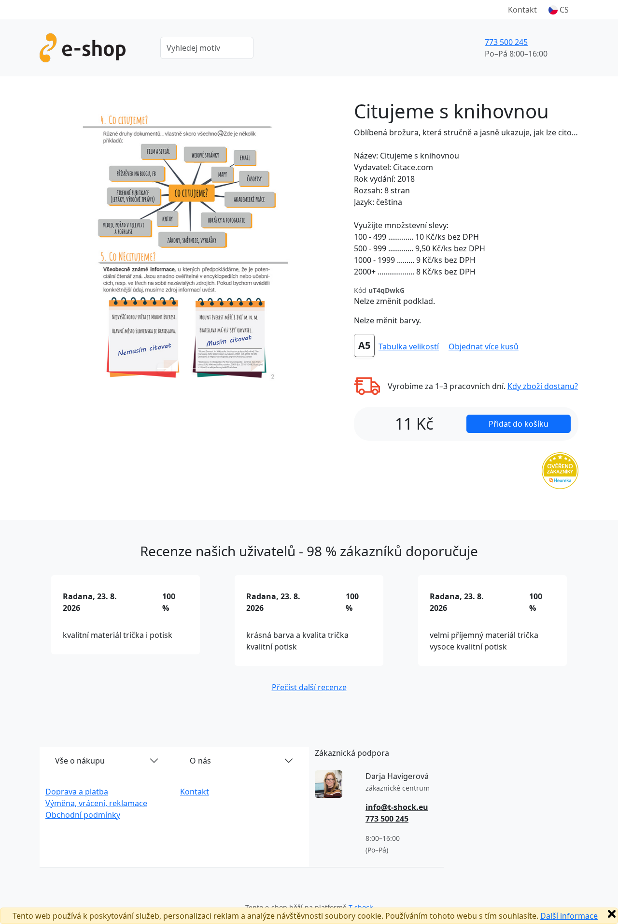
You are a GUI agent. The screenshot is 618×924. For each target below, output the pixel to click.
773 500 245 (506, 42)
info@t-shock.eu (396, 807)
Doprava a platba (76, 791)
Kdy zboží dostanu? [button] (542, 386)
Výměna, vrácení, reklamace (96, 803)
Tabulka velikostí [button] (409, 346)
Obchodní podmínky (82, 814)
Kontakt (522, 9)
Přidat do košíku (518, 424)
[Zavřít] (612, 914)
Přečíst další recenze (309, 687)
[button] (559, 9)
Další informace (569, 915)
